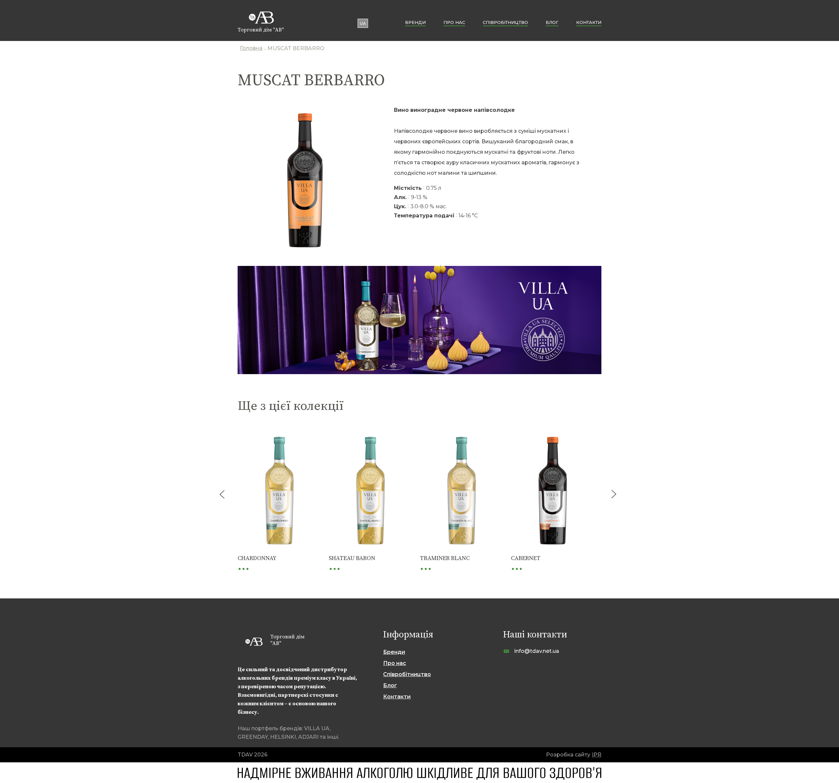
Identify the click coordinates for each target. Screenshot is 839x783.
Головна (251, 48)
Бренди (415, 22)
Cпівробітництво (505, 22)
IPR (596, 755)
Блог (552, 22)
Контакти (588, 22)
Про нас (454, 22)
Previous (222, 494)
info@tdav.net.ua (536, 651)
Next (614, 494)
